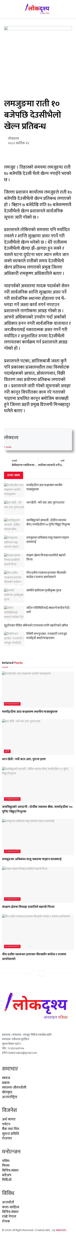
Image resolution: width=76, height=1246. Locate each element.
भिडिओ (7, 1180)
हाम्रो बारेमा (7, 1239)
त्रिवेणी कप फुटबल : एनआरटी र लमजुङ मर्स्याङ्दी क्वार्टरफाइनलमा (46, 636)
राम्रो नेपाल (9, 1217)
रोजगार (7, 1138)
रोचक (6, 1221)
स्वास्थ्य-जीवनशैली (14, 1088)
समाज (6, 1078)
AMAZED (61, 1230)
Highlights (12, 704)
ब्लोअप (6, 1175)
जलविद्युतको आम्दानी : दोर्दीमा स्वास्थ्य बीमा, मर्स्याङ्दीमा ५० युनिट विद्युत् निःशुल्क (48, 522)
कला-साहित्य (10, 1207)
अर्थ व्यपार (9, 1119)
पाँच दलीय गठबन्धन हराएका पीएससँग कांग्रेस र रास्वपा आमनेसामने (46, 575)
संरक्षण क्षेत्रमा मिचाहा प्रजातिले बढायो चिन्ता (45, 557)
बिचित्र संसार (10, 1170)
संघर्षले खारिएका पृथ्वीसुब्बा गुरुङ (43, 590)
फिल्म (6, 1166)
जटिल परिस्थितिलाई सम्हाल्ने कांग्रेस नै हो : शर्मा (48, 610)
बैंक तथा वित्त (10, 1129)
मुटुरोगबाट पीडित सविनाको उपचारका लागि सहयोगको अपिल (36, 625)
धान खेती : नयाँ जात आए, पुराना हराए (45, 502)
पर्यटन (6, 1124)
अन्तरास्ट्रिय (9, 1097)
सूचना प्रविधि (10, 1134)
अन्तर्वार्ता (8, 1202)
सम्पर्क (30, 1239)
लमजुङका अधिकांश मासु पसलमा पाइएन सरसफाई (47, 539)
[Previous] (34, 973)
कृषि (7, 751)
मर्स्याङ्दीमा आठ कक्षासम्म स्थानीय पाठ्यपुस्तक (44, 487)
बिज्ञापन (19, 1239)
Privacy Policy (45, 1239)
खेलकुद (7, 1092)
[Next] (42, 973)
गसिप (6, 1161)
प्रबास (6, 1083)
